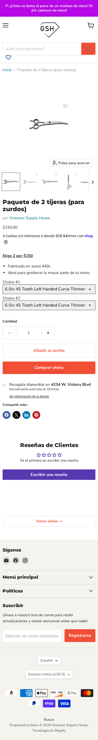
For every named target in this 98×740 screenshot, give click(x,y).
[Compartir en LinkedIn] (26, 415)
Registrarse (80, 635)
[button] (11, 182)
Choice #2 (11, 298)
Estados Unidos (46, 674)
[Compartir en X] (16, 415)
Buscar (49, 719)
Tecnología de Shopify (49, 730)
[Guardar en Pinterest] (36, 415)
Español (47, 660)
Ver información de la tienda (29, 396)
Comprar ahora (49, 367)
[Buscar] (88, 49)
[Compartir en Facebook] (6, 415)
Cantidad (10, 321)
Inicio (7, 70)
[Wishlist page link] (8, 57)
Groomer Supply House (29, 218)
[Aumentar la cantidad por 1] (48, 333)
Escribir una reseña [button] (49, 475)
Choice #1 (11, 282)
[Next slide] (92, 181)
